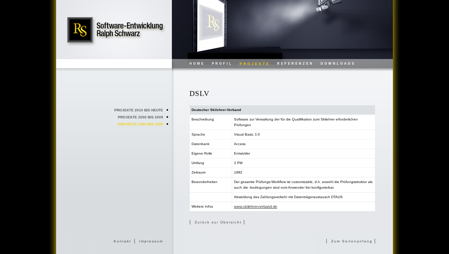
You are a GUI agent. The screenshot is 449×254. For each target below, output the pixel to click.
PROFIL (222, 63)
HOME (197, 63)
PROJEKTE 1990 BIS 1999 (140, 124)
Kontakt (122, 241)
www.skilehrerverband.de (255, 206)
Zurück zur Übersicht (219, 222)
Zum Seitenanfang (352, 241)
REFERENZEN (295, 63)
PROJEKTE (255, 64)
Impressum (151, 241)
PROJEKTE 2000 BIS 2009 (140, 117)
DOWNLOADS (338, 63)
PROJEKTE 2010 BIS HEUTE (138, 110)
